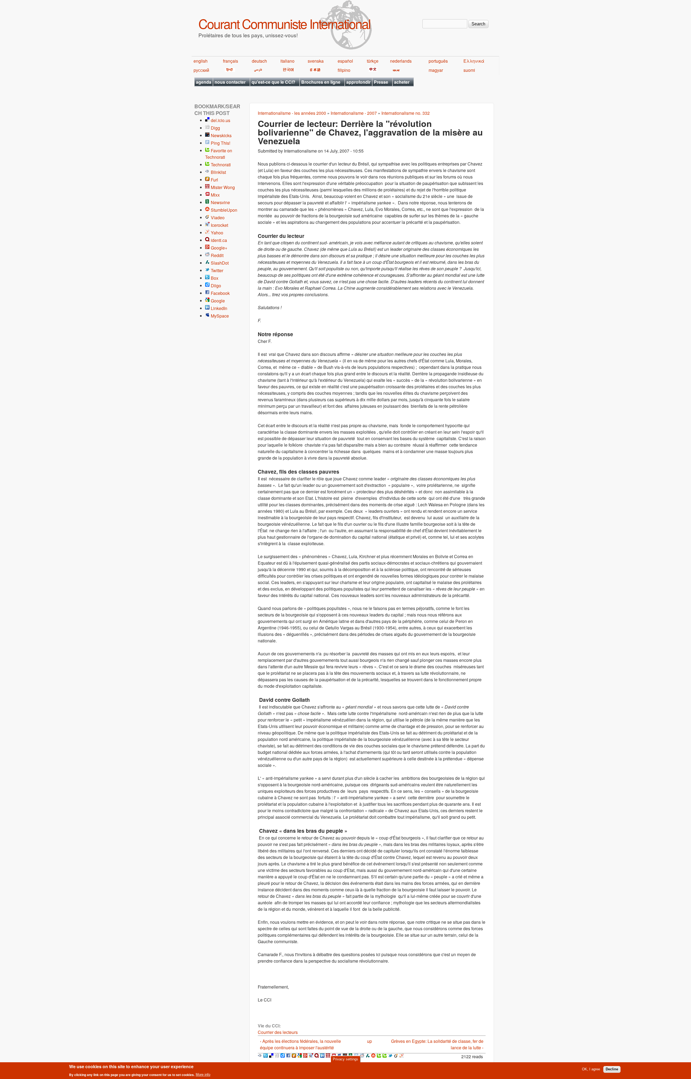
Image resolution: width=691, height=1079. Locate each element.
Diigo (216, 285)
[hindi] (229, 70)
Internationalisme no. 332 (405, 113)
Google (218, 301)
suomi (469, 70)
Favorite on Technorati (218, 153)
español (345, 61)
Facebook (220, 293)
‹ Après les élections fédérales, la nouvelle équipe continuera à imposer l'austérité (300, 1044)
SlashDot (220, 263)
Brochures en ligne (320, 82)
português (438, 61)
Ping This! (220, 143)
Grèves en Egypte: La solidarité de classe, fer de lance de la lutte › (437, 1044)
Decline (612, 1069)
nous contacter (230, 82)
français (230, 61)
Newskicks (221, 135)
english (201, 61)
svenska (316, 61)
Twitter (217, 270)
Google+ (219, 248)
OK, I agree (591, 1069)
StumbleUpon (224, 210)
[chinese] (372, 70)
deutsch (259, 61)
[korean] (287, 70)
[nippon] (314, 70)
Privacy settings (345, 1059)
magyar (436, 70)
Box (214, 278)
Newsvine (220, 202)
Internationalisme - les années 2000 (292, 113)
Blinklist (218, 172)
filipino (344, 70)
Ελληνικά (473, 61)
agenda (203, 82)
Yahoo (217, 233)
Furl (214, 180)
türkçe (372, 61)
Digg (215, 128)
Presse (381, 82)
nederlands (401, 61)
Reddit (217, 255)
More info (203, 1075)
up (369, 1041)
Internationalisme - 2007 (354, 113)
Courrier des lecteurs (278, 1032)
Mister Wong (223, 187)
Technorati (221, 164)
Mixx (215, 195)
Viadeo (218, 217)
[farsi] (257, 70)
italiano (287, 61)
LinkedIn (219, 308)
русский (201, 70)
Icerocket (219, 225)
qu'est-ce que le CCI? (273, 82)
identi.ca (219, 240)
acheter (401, 82)
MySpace (220, 316)
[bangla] (395, 70)
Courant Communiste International (284, 23)
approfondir (358, 82)
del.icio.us (220, 120)
